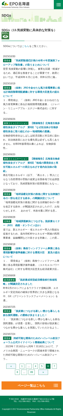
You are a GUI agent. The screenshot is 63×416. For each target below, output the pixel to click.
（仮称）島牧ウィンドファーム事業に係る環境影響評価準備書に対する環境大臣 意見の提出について (31, 252)
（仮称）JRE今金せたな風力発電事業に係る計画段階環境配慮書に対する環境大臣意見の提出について (31, 91)
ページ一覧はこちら (31, 385)
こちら (25, 46)
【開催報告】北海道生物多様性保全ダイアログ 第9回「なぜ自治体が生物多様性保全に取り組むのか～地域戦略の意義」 (31, 127)
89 (31, 372)
